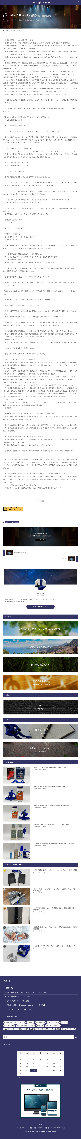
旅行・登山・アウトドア (53, 1026)
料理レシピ (40, 1026)
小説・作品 (10, 988)
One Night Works (40, 2)
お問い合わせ (48, 1128)
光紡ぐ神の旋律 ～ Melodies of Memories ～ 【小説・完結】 (26, 1005)
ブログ (40, 1128)
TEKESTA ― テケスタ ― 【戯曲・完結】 (20, 1009)
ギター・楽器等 (40, 1022)
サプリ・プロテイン (53, 1022)
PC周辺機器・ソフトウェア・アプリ (14, 1022)
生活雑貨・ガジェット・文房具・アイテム (42, 1029)
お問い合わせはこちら (40, 607)
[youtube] (42, 1124)
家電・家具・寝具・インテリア (26, 1026)
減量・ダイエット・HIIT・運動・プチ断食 (16, 1029)
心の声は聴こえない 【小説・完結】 (18, 1001)
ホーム (16, 1128)
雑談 (58, 1029)
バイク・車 (64, 1022)
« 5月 (18, 1078)
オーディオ (30, 1022)
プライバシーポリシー (60, 1128)
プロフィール (24, 1128)
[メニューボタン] (2, 2)
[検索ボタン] (78, 2)
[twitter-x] (39, 1124)
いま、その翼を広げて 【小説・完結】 (19, 996)
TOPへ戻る (40, 501)
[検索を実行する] (76, 1037)
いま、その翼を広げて (11, 20)
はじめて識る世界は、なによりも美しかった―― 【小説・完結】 (27, 992)
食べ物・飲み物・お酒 (68, 1029)
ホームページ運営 (9, 1026)
